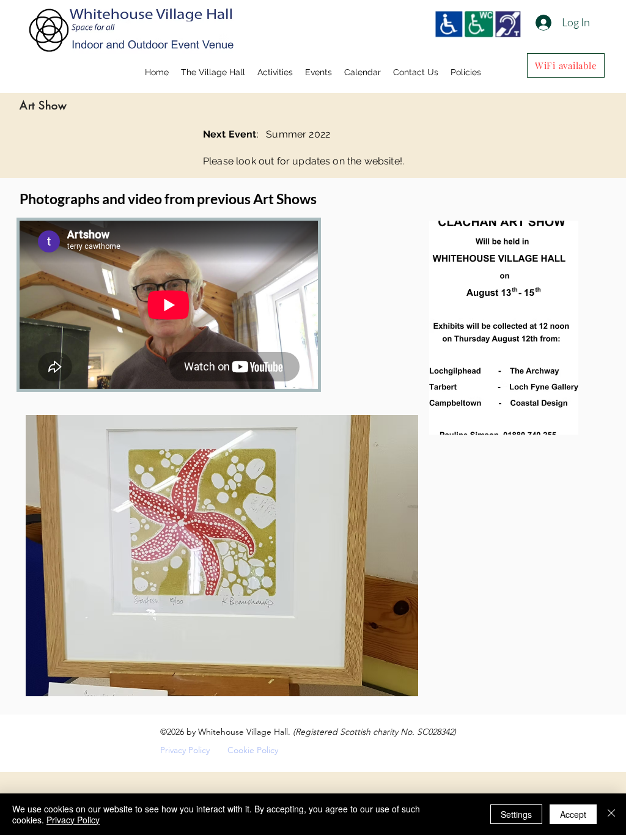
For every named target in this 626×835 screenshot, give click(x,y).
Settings (516, 814)
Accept (573, 814)
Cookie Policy (252, 750)
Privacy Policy (185, 750)
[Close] (611, 814)
